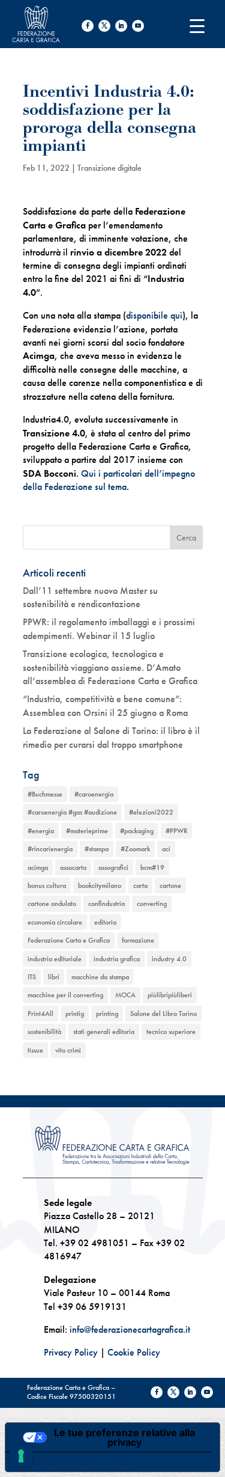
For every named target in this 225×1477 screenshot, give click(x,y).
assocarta (73, 867)
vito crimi (68, 1050)
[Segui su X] (104, 26)
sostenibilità (44, 1031)
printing (107, 1013)
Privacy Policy (71, 1352)
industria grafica (117, 959)
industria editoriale (55, 959)
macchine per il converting (65, 995)
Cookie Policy (133, 1352)
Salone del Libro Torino (163, 1013)
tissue (35, 1050)
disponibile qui (154, 315)
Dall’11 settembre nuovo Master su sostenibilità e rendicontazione (90, 597)
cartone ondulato (52, 903)
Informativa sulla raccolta (74, 1462)
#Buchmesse (45, 794)
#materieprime (87, 831)
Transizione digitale (109, 167)
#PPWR (176, 831)
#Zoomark (135, 849)
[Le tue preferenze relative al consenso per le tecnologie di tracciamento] (21, 1456)
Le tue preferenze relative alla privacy (124, 1437)
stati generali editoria (103, 1031)
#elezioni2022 (151, 812)
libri (53, 977)
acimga (38, 867)
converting (152, 903)
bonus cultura (47, 885)
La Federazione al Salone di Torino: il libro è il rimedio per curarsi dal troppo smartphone (111, 737)
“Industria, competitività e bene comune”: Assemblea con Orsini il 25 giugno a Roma (105, 705)
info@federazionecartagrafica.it (130, 1329)
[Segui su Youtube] (138, 26)
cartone (170, 885)
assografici (113, 867)
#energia (41, 831)
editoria (105, 922)
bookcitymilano (99, 885)
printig (74, 1013)
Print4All (40, 1013)
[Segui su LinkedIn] (121, 26)
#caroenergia (93, 794)
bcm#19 (152, 867)
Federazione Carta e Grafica (69, 940)
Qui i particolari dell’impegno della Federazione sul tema (109, 480)
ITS (32, 977)
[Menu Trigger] (197, 25)
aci (166, 849)
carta (140, 885)
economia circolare (55, 922)
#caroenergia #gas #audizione (72, 812)
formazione (138, 940)
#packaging (137, 831)
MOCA (125, 995)
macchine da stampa (100, 977)
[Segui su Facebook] (88, 26)
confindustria (106, 903)
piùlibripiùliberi (170, 995)
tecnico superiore (171, 1031)
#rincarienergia (50, 849)
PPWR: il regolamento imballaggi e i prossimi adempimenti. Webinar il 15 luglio (109, 628)
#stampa (97, 849)
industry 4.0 (169, 959)
